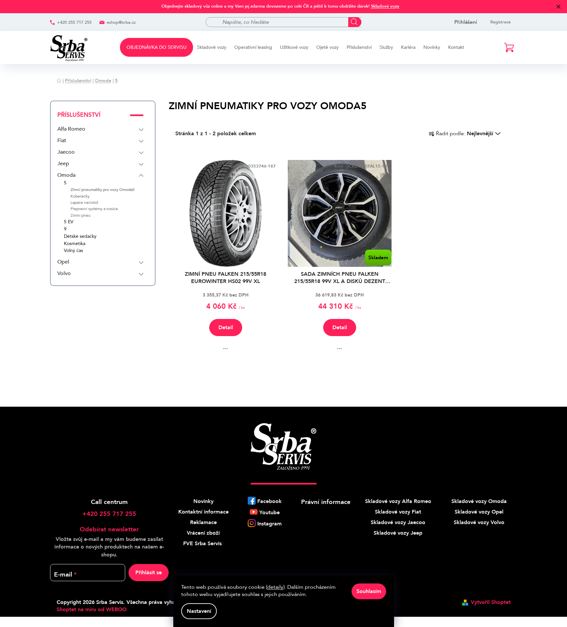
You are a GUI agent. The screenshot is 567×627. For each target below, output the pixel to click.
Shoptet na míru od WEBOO (92, 609)
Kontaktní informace (203, 512)
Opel (63, 262)
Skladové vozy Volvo (479, 522)
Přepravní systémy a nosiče (94, 208)
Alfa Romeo (71, 129)
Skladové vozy (385, 6)
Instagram (269, 523)
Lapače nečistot (84, 202)
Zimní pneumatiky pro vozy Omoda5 (103, 189)
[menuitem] (156, 47)
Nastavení (199, 611)
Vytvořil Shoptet (491, 602)
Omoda (66, 175)
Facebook (269, 501)
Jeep (63, 163)
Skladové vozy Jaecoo (398, 522)
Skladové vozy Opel (479, 512)
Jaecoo (66, 152)
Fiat (61, 140)
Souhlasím (368, 591)
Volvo (64, 273)
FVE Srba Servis (202, 543)
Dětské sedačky (80, 236)
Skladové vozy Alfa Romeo (398, 501)
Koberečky (80, 196)
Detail (225, 327)
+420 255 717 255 (74, 22)
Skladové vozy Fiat (398, 512)
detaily (275, 587)
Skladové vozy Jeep (398, 533)
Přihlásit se (148, 572)
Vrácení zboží (203, 533)
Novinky (203, 501)
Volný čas (73, 251)
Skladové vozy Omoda (479, 501)
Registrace (500, 22)
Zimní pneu (81, 215)
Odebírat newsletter (109, 529)
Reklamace (203, 522)
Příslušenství (78, 115)
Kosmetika (74, 244)
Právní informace (326, 502)
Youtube (269, 512)
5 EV (68, 222)
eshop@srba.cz (121, 22)
